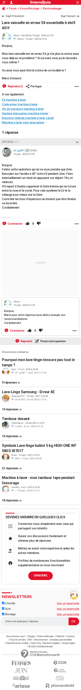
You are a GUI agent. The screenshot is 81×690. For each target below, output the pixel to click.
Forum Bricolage (29, 8)
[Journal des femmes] (21, 663)
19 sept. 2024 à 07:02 (24, 154)
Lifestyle (9, 603)
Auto (7, 608)
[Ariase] (21, 686)
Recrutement (41, 639)
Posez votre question (53, 341)
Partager (36, 86)
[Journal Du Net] (21, 670)
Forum (13, 8)
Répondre (26, 341)
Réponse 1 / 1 (10, 141)
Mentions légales (51, 643)
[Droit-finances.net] (59, 670)
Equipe (31, 636)
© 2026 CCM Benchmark (41, 646)
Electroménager (52, 8)
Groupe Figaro (68, 643)
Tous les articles (17, 639)
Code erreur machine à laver (20, 104)
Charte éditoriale (45, 636)
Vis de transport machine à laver (23, 109)
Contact (70, 636)
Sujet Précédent (14, 16)
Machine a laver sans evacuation (23, 122)
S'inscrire (40, 575)
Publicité (60, 636)
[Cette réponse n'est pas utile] (38, 223)
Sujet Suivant (68, 16)
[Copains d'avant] (21, 678)
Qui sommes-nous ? (16, 636)
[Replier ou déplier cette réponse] (77, 142)
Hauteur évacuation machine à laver (25, 113)
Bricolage (10, 614)
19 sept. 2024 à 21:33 (36, 38)
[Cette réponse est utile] (27, 223)
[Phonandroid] (59, 685)
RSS (30, 639)
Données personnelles (61, 639)
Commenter (15, 223)
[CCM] (59, 663)
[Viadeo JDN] (59, 678)
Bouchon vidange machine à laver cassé (28, 118)
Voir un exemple (68, 603)
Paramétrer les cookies (17, 643)
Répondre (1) (15, 86)
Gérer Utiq (36, 643)
